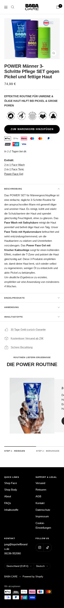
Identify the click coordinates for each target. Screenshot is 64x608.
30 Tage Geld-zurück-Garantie (28, 329)
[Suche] (12, 7)
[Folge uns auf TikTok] (48, 548)
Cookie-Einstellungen (43, 525)
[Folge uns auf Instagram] (40, 548)
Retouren (41, 489)
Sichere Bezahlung (22, 347)
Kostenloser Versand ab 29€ (27, 338)
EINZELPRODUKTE (14, 298)
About (7, 496)
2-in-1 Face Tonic (14, 169)
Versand (40, 483)
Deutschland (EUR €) (17, 566)
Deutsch (40, 566)
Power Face (11, 173)
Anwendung (11, 307)
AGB (38, 496)
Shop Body (10, 489)
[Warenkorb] (58, 7)
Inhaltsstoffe (13, 317)
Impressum (42, 516)
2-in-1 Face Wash (14, 164)
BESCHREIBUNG (13, 189)
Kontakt (40, 503)
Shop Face (10, 483)
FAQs (7, 503)
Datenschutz (43, 509)
